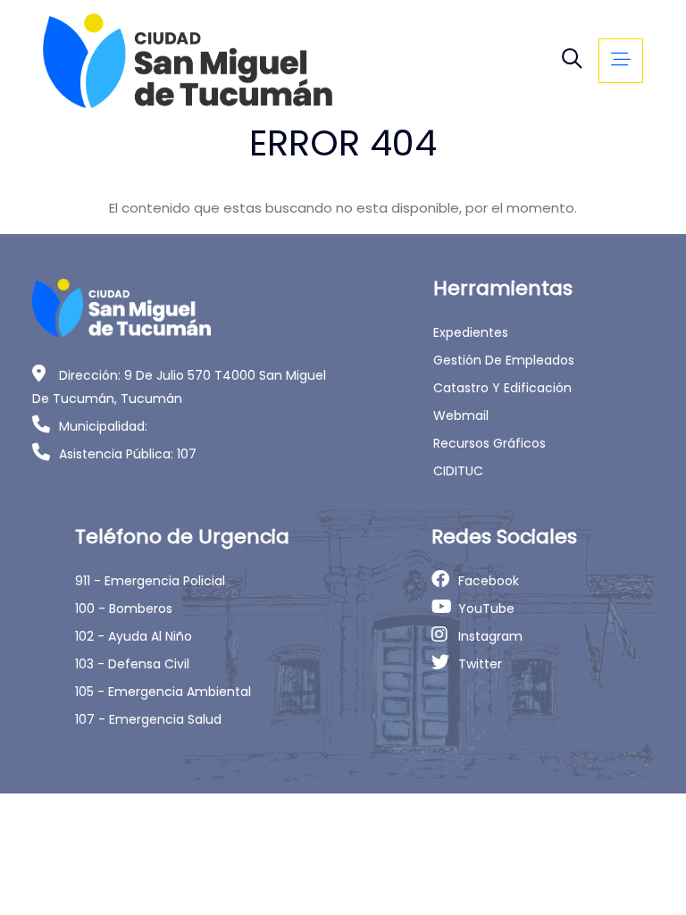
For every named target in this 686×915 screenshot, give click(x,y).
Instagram (490, 636)
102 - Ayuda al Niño (133, 636)
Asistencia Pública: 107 (128, 454)
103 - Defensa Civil (132, 664)
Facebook (488, 581)
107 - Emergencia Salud (148, 719)
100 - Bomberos (123, 608)
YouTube (486, 608)
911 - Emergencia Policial (150, 581)
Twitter (480, 664)
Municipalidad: (103, 426)
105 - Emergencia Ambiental (163, 692)
